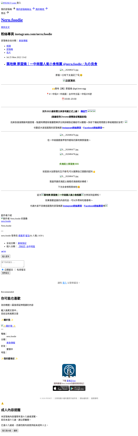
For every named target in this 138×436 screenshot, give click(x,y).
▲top (3, 251)
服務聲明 (94, 398)
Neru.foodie (12, 19)
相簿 (8, 46)
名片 (8, 52)
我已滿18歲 (6, 431)
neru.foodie (6, 221)
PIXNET (49, 398)
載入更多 (5, 256)
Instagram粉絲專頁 (71, 128)
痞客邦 (21, 235)
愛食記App (71, 381)
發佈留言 (5, 273)
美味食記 (22, 243)
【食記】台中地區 (26, 246)
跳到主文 (5, 27)
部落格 (9, 49)
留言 (27, 235)
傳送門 (84, 111)
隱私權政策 (84, 398)
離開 (15, 431)
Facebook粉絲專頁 (92, 128)
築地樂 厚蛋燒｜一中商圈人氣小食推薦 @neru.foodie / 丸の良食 (51, 64)
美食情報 (23, 40)
